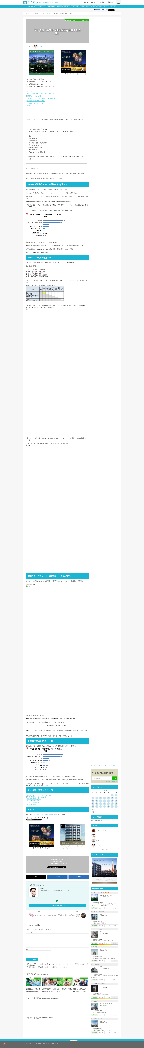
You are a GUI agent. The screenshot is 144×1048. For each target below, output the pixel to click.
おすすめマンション (40, 6)
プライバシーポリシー (56, 1043)
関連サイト (111, 2)
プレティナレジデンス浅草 (98, 983)
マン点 (40, 46)
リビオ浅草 (94, 946)
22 (112, 803)
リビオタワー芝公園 (96, 1018)
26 (100, 806)
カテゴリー (102, 2)
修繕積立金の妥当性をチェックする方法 (39, 795)
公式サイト (94, 908)
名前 (27, 949)
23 (116, 803)
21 (108, 803)
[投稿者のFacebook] (62, 900)
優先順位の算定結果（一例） (36, 101)
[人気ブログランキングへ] (97, 10)
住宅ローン (66, 6)
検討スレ (101, 908)
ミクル (73, 1045)
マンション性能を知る (34, 802)
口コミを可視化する (33, 804)
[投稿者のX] (57, 900)
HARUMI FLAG (51, 6)
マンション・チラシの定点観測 (43, 814)
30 (116, 806)
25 (96, 806)
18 (96, 803)
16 (116, 800)
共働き (82, 6)
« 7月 (92, 812)
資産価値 (59, 6)
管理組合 (99, 6)
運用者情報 (38, 1043)
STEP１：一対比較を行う (35, 96)
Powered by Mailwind (111, 781)
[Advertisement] (39, 113)
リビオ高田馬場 (95, 964)
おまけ (29, 105)
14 (108, 800)
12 (100, 800)
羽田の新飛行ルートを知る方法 (36, 797)
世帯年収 (88, 6)
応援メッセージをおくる (58, 905)
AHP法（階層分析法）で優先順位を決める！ (40, 93)
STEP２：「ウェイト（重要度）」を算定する (41, 98)
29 (112, 806)
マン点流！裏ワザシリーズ (35, 103)
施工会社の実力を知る (34, 799)
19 (100, 803)
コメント (29, 932)
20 (104, 803)
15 (112, 800)
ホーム (86, 2)
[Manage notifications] (4, 1043)
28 (108, 806)
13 (104, 800)
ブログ (114, 908)
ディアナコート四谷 (96, 929)
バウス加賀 (94, 1001)
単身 (77, 6)
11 (96, 800)
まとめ (108, 908)
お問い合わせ (46, 1043)
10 (93, 800)
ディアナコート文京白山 (97, 911)
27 (104, 806)
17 (93, 803)
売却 (94, 6)
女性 (73, 6)
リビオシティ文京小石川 (97, 892)
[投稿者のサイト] (52, 900)
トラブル (113, 6)
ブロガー (93, 2)
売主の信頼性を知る (33, 800)
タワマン (106, 6)
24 (93, 806)
